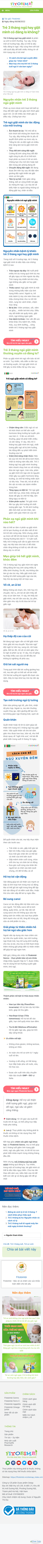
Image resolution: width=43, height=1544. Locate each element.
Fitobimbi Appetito (12, 1404)
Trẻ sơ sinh (29, 1244)
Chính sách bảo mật (29, 1411)
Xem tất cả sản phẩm (11, 1413)
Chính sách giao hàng (30, 1400)
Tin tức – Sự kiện (11, 1437)
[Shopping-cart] (8, 1463)
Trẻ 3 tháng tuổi (16, 1244)
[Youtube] (19, 1463)
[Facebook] (13, 1463)
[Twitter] (24, 1463)
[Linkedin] (35, 1463)
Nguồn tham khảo (14, 1235)
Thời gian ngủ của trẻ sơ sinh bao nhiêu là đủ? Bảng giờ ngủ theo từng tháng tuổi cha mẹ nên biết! (21, 1348)
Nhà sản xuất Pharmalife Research (10, 1443)
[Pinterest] (30, 1463)
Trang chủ (8, 1431)
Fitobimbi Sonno (11, 1398)
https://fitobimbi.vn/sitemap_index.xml (27, 1477)
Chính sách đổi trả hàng (29, 1405)
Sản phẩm (34, 10)
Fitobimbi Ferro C (12, 1401)
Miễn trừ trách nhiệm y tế (29, 1416)
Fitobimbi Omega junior (12, 1408)
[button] (2, 10)
